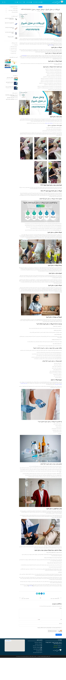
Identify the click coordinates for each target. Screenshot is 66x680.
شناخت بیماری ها (13, 53)
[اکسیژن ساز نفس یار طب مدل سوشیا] (16, 33)
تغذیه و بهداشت (13, 51)
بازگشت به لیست (40, 598)
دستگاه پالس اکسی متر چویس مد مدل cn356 (9, 19)
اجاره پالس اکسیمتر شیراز (9, 82)
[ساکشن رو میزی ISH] (16, 38)
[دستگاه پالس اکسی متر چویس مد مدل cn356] (16, 19)
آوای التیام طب (43, 656)
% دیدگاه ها (7, 78)
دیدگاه (60, 608)
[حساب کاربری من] (3, 2)
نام (61, 619)
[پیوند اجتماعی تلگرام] (37, 594)
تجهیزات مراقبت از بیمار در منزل (13, 10)
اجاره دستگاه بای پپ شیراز (9, 86)
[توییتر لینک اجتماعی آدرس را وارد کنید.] (44, 594)
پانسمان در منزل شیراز (10, 77)
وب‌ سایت (60, 623)
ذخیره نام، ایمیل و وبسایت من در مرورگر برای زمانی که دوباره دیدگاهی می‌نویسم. (49, 627)
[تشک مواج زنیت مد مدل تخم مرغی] (16, 28)
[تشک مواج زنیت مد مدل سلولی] (16, 24)
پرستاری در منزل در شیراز (49, 123)
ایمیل (39, 619)
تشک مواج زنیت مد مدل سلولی (9, 22)
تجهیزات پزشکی (15, 8)
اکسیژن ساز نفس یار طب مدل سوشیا (9, 33)
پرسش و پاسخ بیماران (14, 46)
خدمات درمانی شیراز (14, 48)
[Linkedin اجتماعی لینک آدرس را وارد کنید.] (42, 594)
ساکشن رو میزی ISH (11, 36)
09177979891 (31, 585)
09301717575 (51, 45)
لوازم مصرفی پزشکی (15, 12)
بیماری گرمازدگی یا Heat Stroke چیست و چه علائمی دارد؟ (11, 95)
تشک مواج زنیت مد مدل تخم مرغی (10, 28)
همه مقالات (40, 6)
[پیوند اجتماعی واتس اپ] (39, 594)
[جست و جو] (5, 2)
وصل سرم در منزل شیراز (10, 97)
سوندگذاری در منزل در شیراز (10, 99)
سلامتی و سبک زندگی (14, 50)
